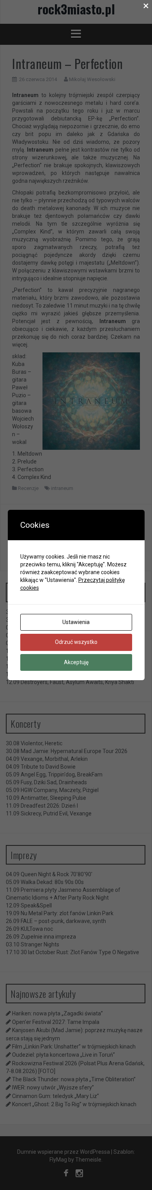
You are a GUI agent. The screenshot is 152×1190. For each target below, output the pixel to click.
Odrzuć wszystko (76, 642)
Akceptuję (76, 662)
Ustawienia (76, 622)
